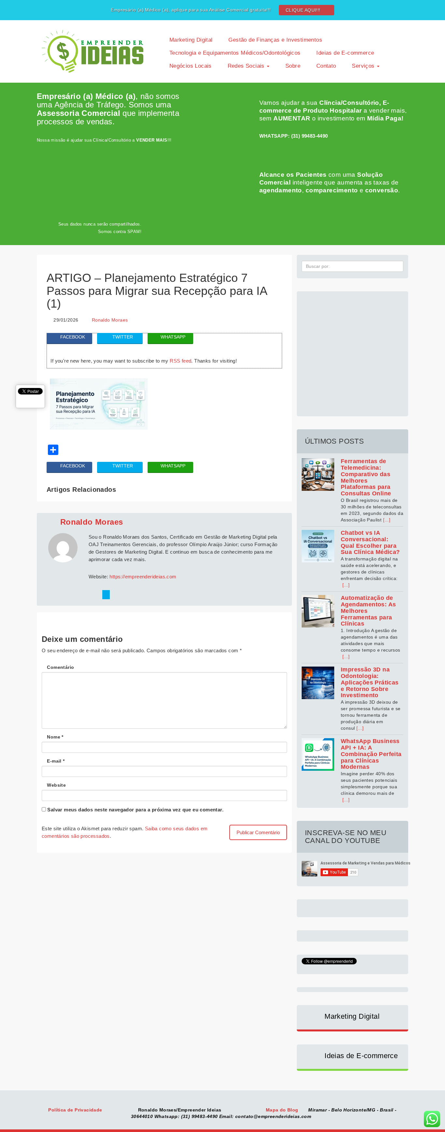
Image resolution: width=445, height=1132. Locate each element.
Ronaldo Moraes (110, 320)
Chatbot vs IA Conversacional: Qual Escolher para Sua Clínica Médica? (370, 542)
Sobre (292, 66)
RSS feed (180, 361)
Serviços (363, 66)
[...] (386, 519)
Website (56, 785)
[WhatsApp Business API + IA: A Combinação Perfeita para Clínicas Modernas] (318, 754)
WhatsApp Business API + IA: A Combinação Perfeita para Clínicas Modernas (371, 754)
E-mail (56, 761)
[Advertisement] (352, 350)
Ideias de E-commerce (344, 53)
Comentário (60, 667)
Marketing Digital (189, 40)
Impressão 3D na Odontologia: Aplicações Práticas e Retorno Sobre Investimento (370, 682)
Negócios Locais (189, 66)
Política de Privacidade (76, 1109)
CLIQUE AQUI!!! (304, 10)
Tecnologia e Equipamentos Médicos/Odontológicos (233, 53)
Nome (55, 736)
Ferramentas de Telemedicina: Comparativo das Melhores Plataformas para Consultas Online (366, 477)
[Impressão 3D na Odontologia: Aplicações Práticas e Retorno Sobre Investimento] (318, 683)
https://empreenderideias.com (142, 576)
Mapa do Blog (283, 1109)
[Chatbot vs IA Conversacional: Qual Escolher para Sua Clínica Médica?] (318, 546)
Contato (325, 66)
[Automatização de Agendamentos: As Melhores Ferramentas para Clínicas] (318, 611)
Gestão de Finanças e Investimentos (274, 40)
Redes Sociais (246, 66)
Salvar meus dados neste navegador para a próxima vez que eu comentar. (135, 809)
